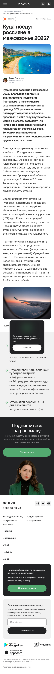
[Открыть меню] (5, 4)
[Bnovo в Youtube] (48, 503)
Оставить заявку (27, 588)
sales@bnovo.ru (34, 520)
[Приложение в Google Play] (13, 645)
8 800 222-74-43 (12, 508)
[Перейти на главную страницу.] (24, 4)
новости (18, 11)
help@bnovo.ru (10, 520)
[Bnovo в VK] (43, 503)
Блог (12, 11)
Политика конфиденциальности (16, 667)
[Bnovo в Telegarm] (37, 503)
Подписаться (27, 452)
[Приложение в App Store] (13, 652)
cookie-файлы (30, 336)
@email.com (16, 622)
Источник (8, 325)
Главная (6, 11)
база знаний (8, 524)
